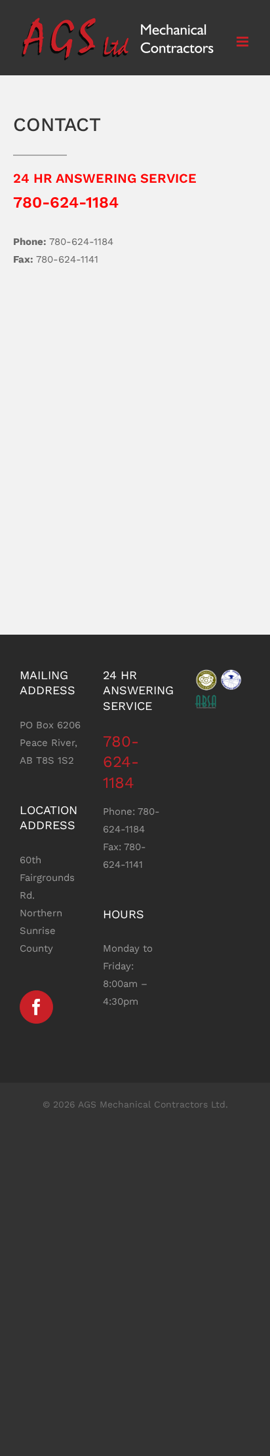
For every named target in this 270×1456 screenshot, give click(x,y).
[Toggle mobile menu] (243, 41)
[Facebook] (36, 1007)
